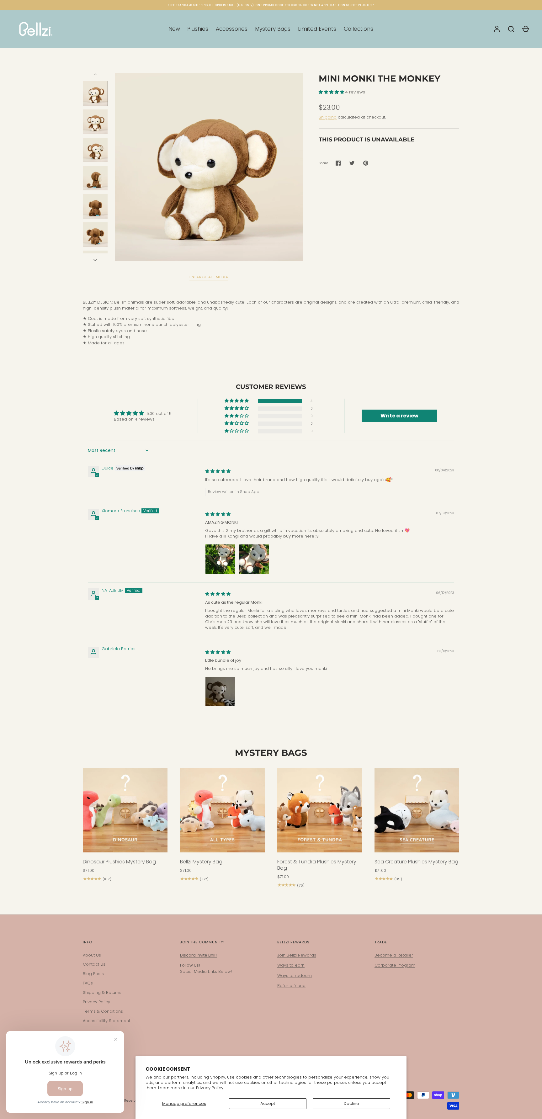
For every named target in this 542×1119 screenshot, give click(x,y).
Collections (358, 29)
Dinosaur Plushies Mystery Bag (119, 861)
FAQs (88, 983)
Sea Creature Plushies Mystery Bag (416, 861)
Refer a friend (291, 986)
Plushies (197, 29)
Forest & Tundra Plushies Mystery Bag (316, 865)
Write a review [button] (399, 415)
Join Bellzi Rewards (296, 955)
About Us (92, 955)
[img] (218, 471)
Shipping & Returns (102, 992)
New (174, 29)
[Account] (497, 29)
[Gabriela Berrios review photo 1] (220, 691)
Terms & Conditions (103, 1011)
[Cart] (526, 29)
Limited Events (317, 29)
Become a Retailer (394, 955)
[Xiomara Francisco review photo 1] (220, 559)
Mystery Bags (272, 29)
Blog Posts (93, 974)
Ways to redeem (294, 975)
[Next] (96, 260)
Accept (267, 1103)
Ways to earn (291, 965)
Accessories (231, 29)
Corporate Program (395, 965)
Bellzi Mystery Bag (201, 861)
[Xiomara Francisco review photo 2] (254, 559)
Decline (351, 1103)
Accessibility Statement (106, 1021)
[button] (332, 92)
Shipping (328, 117)
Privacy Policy (209, 1088)
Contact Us (94, 964)
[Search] (511, 29)
